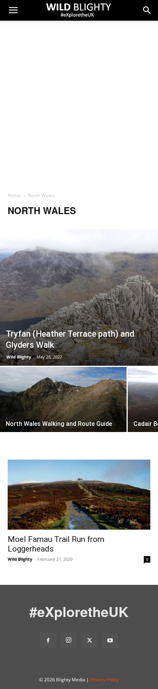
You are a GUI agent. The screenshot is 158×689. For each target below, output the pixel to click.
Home (14, 195)
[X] (89, 640)
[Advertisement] (79, 109)
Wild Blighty (19, 357)
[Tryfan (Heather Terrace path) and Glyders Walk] (79, 297)
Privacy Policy (104, 679)
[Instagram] (68, 640)
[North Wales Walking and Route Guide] (63, 409)
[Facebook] (48, 640)
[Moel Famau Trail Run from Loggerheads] (79, 494)
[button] (13, 10)
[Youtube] (110, 640)
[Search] (147, 10)
